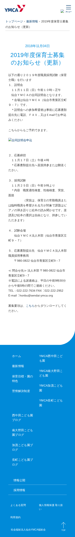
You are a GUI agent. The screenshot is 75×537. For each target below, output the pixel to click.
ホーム (16, 356)
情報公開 (19, 480)
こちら (30, 305)
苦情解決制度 (21, 391)
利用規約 (15, 517)
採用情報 (19, 490)
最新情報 (32, 21)
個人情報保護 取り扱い (51, 507)
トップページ (14, 21)
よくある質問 (18, 505)
